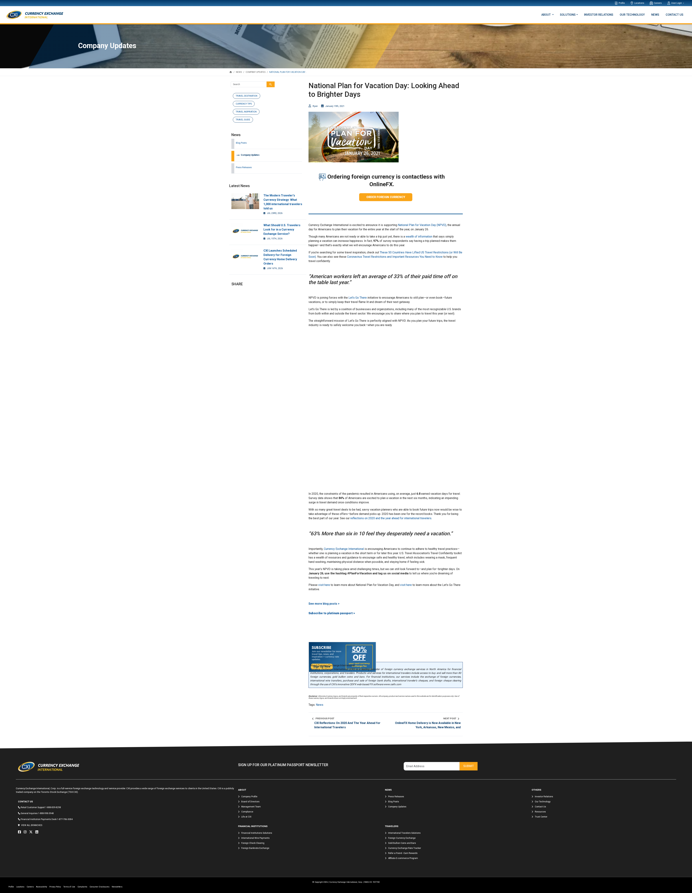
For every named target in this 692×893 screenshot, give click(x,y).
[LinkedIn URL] (37, 832)
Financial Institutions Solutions (256, 833)
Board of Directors (250, 801)
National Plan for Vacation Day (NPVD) (422, 225)
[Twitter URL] (31, 832)
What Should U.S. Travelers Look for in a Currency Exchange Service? (281, 229)
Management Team (251, 806)
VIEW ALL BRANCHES (31, 825)
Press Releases (244, 167)
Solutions (568, 14)
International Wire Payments (255, 838)
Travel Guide (243, 119)
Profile (622, 3)
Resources (540, 811)
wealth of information (419, 236)
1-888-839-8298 (53, 807)
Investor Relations (598, 14)
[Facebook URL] (20, 832)
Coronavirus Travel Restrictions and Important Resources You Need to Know (395, 256)
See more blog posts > (324, 603)
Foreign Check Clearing (252, 843)
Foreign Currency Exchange (402, 838)
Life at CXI (246, 817)
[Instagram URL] (26, 832)
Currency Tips (244, 104)
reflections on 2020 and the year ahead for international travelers (390, 518)
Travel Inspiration (246, 111)
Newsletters (117, 887)
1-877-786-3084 (65, 819)
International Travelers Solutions (404, 833)
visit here (324, 585)
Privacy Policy (55, 887)
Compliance (247, 811)
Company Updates (248, 155)
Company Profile (249, 796)
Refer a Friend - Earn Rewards (403, 853)
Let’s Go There (358, 297)
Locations (639, 3)
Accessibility (41, 887)
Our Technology (632, 14)
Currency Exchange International (344, 549)
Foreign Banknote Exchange (255, 848)
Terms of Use (69, 887)
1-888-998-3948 (46, 813)
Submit (468, 766)
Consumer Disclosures (99, 887)
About (546, 14)
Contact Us (674, 14)
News (655, 14)
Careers (658, 3)
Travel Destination (246, 96)
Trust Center (541, 817)
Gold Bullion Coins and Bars (402, 843)
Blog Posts (241, 143)
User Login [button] (676, 3)
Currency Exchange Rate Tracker (404, 848)
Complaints (82, 887)
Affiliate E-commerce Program (403, 858)
